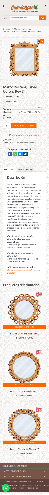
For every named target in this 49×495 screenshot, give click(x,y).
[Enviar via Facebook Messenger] (20, 154)
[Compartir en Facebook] (10, 154)
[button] (42, 41)
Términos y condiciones (28, 488)
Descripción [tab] (9, 169)
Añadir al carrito (23, 125)
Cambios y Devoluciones (30, 486)
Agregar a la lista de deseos (37, 295)
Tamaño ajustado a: (7, 112)
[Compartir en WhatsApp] (15, 154)
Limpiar (43, 107)
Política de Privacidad (9, 486)
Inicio (8, 29)
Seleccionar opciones (24, 327)
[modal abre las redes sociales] (25, 154)
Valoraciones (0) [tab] (25, 169)
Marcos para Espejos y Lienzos (24, 142)
